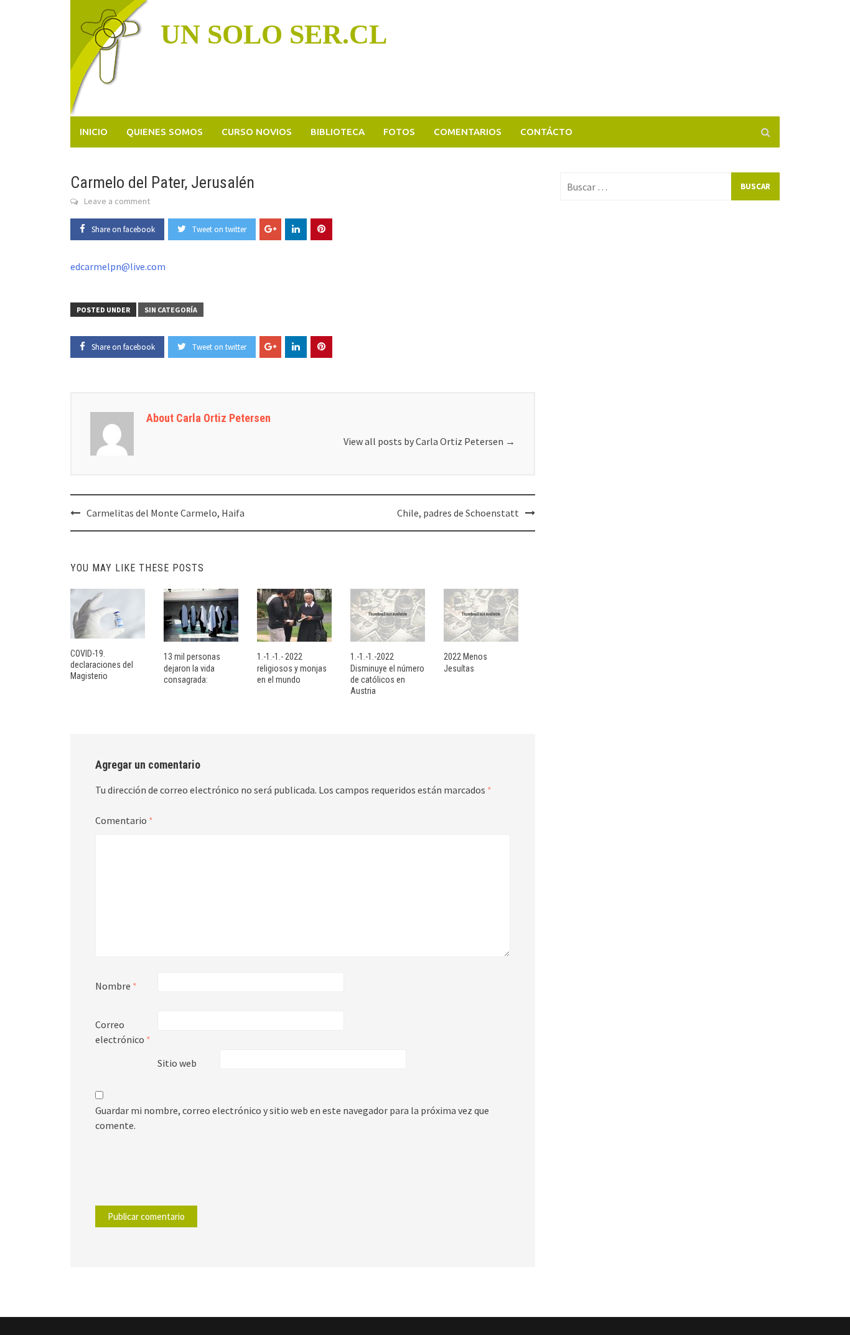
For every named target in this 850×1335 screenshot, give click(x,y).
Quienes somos (164, 131)
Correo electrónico (123, 1032)
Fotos (399, 131)
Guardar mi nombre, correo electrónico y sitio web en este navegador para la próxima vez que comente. (292, 1117)
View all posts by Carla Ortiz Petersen (429, 441)
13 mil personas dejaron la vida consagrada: (192, 668)
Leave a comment (117, 201)
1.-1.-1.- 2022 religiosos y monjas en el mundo (292, 668)
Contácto (546, 131)
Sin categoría (170, 309)
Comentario (124, 820)
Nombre (116, 986)
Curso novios (257, 131)
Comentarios (468, 131)
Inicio (94, 131)
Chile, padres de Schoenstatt (458, 513)
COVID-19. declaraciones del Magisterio (101, 665)
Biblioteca (338, 131)
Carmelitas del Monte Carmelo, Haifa (165, 513)
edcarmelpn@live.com (118, 266)
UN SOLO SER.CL (274, 34)
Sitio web (177, 1063)
